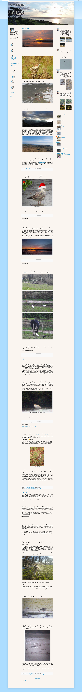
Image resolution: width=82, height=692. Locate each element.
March (12, 76)
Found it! (24, 265)
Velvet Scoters (25, 220)
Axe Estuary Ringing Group (61, 153)
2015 (11, 80)
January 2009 (24, 272)
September (13, 69)
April (12, 75)
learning (41, 674)
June (12, 72)
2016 (11, 55)
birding (25, 674)
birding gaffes (32, 674)
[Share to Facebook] (39, 168)
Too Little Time (63, 137)
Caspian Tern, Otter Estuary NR (65, 148)
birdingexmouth (59, 125)
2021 (11, 49)
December (13, 56)
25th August (62, 120)
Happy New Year (25, 28)
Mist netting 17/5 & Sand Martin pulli (65, 154)
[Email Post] (35, 168)
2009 (11, 87)
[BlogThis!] (37, 168)
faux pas (39, 674)
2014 (11, 81)
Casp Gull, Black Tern (63, 126)
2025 (11, 44)
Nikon (33, 107)
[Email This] (36, 168)
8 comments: (32, 168)
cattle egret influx (29, 422)
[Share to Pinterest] (40, 168)
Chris (44, 134)
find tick (36, 488)
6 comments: (32, 487)
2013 (11, 82)
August (13, 70)
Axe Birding (17, 4)
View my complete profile (13, 39)
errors (36, 674)
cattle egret (25, 422)
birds (35, 674)
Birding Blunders (25, 492)
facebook (29, 488)
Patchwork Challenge (42, 162)
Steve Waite (12, 30)
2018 (11, 52)
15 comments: (32, 673)
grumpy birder (39, 488)
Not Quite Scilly (59, 136)
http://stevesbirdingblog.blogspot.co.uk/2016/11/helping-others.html (42, 434)
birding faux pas (28, 674)
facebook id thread (32, 488)
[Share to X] (38, 168)
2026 (11, 43)
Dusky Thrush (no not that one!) (29, 426)
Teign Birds (58, 142)
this (33, 108)
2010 (11, 86)
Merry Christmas (25, 173)
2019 (11, 51)
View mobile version (37, 678)
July (12, 71)
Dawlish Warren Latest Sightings (62, 114)
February (13, 77)
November (13, 66)
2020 (11, 50)
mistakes (44, 674)
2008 (11, 88)
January (13, 78)
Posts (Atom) (27, 680)
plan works (33, 422)
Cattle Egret (24, 359)
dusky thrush (25, 488)
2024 (11, 45)
